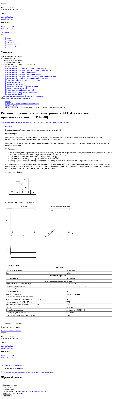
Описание (9, 126)
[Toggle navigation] (2, 34)
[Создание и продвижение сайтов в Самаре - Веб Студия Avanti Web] (27, 372)
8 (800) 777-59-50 (7, 26)
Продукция (9, 42)
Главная (8, 38)
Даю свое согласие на (26, 391)
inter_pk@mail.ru (7, 17)
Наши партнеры (11, 46)
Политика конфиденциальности (13, 365)
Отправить (7, 395)
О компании (10, 40)
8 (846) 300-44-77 (7, 28)
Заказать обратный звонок (11, 331)
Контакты (9, 48)
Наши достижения (12, 44)
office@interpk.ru (7, 19)
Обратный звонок (8, 32)
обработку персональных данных (34, 391)
